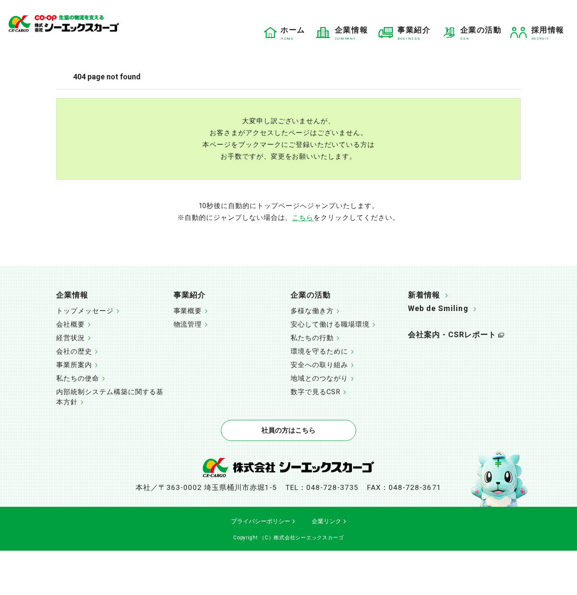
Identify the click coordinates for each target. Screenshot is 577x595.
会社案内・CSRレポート (452, 334)
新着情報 (424, 294)
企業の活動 (311, 294)
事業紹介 (190, 294)
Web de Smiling (438, 308)
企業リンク (326, 521)
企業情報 (72, 294)
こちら (302, 218)
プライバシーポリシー (260, 521)
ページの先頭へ (548, 291)
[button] (112, 296)
